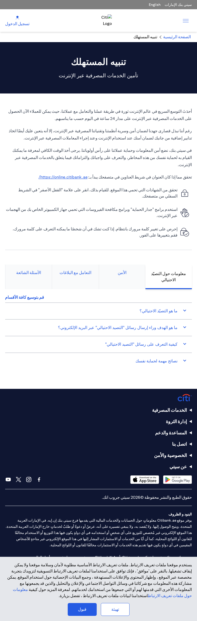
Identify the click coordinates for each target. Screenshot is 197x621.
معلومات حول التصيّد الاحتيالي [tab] (168, 276)
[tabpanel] (98, 331)
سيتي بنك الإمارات (178, 5)
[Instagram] (29, 479)
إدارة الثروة (176, 421)
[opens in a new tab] (177, 479)
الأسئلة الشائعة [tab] (28, 272)
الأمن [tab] (122, 272)
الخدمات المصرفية (169, 410)
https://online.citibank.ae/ (62, 177)
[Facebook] (39, 479)
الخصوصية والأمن (170, 455)
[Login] (17, 17)
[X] (18, 479)
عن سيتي (178, 466)
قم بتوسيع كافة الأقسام (24, 297)
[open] (186, 20)
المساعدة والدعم (171, 432)
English (155, 5)
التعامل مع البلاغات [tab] (75, 272)
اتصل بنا (179, 444)
